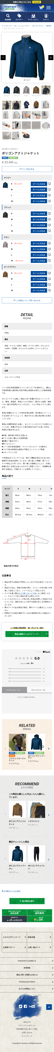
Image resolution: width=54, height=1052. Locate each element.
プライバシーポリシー (27, 1025)
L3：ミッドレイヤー (21, 26)
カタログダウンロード (11, 937)
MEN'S (48, 26)
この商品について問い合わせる (27, 300)
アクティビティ (33, 19)
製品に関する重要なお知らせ (27, 975)
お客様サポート (9, 947)
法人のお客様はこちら (27, 989)
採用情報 (27, 968)
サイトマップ (27, 1036)
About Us (27, 1022)
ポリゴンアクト (38, 26)
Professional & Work (27, 982)
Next (50, 57)
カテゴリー (19, 19)
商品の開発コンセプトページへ (27, 634)
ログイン (46, 19)
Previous (3, 57)
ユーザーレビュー (13, 690)
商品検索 (8, 19)
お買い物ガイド (34, 947)
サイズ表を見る (27, 169)
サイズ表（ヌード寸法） (28, 593)
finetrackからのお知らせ (27, 961)
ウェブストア (7, 26)
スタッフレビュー (38, 690)
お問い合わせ (27, 1033)
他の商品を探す (27, 901)
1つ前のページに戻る (11, 891)
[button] (5, 748)
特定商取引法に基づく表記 (27, 1029)
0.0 (37, 658)
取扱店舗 (31, 937)
